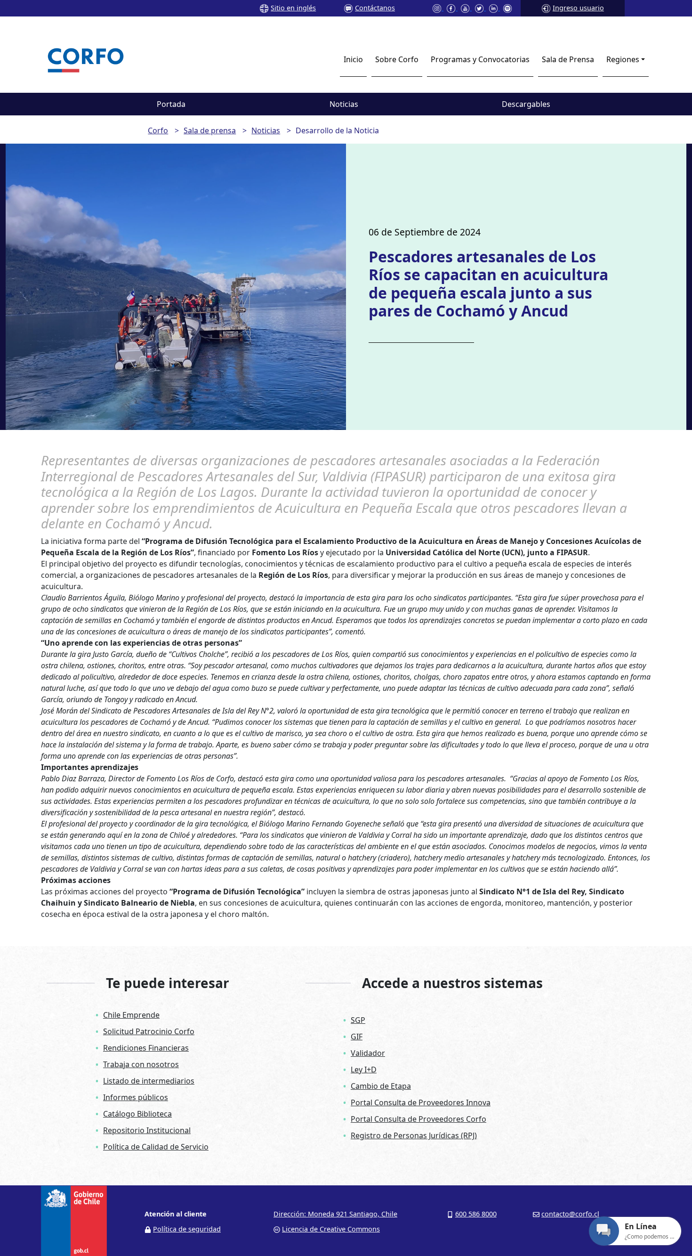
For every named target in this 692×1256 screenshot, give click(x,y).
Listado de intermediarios (148, 1081)
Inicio (353, 59)
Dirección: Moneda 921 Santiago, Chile (335, 1213)
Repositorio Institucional (147, 1130)
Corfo (158, 130)
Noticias (344, 104)
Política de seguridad (187, 1228)
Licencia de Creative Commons (331, 1228)
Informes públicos (135, 1097)
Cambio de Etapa (381, 1086)
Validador (368, 1053)
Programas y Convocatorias (480, 59)
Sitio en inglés (293, 7)
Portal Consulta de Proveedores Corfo (418, 1119)
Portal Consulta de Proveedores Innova (421, 1102)
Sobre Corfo (396, 59)
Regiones (622, 59)
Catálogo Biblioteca (137, 1114)
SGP (358, 1020)
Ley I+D (364, 1069)
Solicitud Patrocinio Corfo (148, 1031)
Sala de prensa (210, 130)
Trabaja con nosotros (141, 1064)
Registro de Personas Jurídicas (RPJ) (414, 1135)
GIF (356, 1036)
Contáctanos (375, 7)
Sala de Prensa (568, 59)
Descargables (526, 104)
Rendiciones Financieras (146, 1048)
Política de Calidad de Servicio (156, 1147)
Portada (171, 104)
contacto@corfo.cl (570, 1213)
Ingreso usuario (578, 7)
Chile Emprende (131, 1015)
